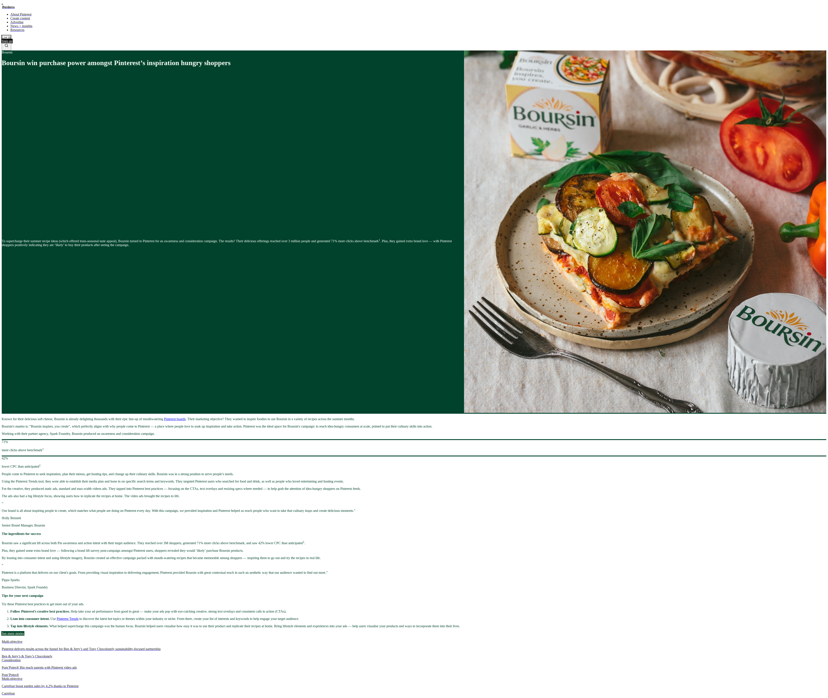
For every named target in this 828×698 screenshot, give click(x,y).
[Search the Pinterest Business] (6, 46)
